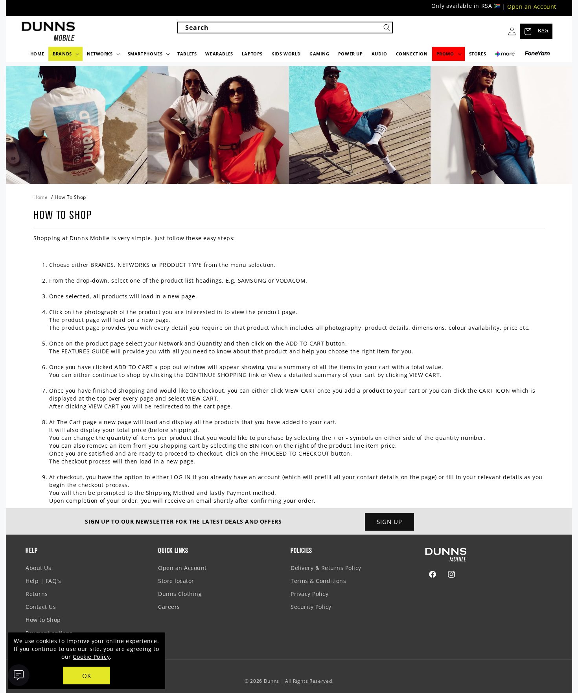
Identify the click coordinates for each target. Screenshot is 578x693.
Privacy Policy (309, 593)
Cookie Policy (91, 656)
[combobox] (285, 27)
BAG (543, 30)
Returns (37, 593)
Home (40, 197)
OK (86, 676)
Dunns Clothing (180, 593)
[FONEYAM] (537, 53)
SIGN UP (389, 522)
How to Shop (43, 619)
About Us (38, 568)
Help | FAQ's (43, 581)
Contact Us (41, 606)
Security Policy (311, 606)
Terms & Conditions (318, 581)
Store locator (176, 581)
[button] (65, 54)
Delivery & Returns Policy (326, 568)
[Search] (387, 27)
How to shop (70, 197)
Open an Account (531, 6)
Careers (169, 606)
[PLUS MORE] (505, 55)
